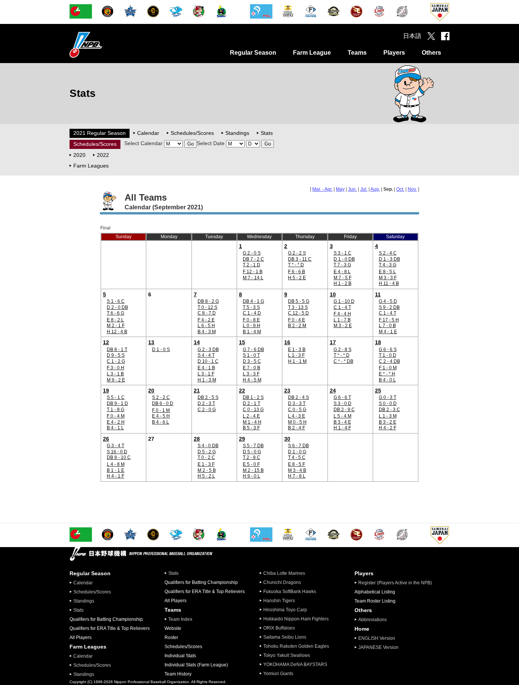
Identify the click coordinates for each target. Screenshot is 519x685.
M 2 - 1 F (116, 325)
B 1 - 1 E (115, 470)
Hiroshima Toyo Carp (285, 609)
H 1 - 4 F (342, 427)
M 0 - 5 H (297, 422)
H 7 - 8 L (296, 476)
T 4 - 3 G (387, 264)
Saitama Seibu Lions (284, 637)
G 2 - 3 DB (208, 349)
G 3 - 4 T (115, 445)
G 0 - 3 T (387, 397)
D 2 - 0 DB (117, 307)
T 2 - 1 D (251, 264)
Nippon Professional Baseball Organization (105, 45)
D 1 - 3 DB (389, 259)
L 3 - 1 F (206, 374)
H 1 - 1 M (297, 361)
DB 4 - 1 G (253, 301)
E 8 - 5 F (296, 464)
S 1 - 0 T (251, 355)
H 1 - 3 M (207, 380)
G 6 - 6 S (388, 349)
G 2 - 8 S (342, 349)
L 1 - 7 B (342, 320)
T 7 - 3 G (342, 264)
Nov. (412, 189)
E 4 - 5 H (161, 416)
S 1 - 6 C (116, 301)
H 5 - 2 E (297, 277)
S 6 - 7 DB (298, 445)
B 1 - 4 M (252, 331)
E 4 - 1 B (206, 367)
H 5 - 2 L (206, 476)
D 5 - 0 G (252, 451)
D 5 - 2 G (207, 451)
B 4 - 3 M (207, 331)
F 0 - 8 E (251, 320)
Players (394, 52)
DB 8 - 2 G (208, 301)
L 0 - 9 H (251, 325)
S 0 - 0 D (388, 403)
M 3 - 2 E (343, 325)
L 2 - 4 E (251, 416)
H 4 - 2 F (387, 427)
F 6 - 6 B (296, 271)
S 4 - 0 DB (208, 445)
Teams (357, 52)
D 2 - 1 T (251, 403)
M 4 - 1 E (388, 331)
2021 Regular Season (99, 133)
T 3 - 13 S (298, 307)
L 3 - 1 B (115, 374)
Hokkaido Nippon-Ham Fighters (296, 619)
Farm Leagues (91, 166)
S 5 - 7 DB (253, 445)
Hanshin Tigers (279, 600)
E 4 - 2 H (116, 422)
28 (197, 439)
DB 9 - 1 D (117, 403)
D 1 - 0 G (297, 451)
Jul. (363, 189)
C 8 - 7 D (207, 313)
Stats (267, 133)
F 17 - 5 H (389, 320)
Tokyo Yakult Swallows (286, 655)
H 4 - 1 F (115, 476)
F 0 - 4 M (116, 416)
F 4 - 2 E (206, 320)
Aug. (375, 189)
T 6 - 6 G (115, 313)
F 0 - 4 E (296, 320)
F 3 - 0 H (115, 367)
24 (333, 391)
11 (378, 294)
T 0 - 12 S (207, 307)
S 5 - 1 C (116, 397)
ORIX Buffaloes (279, 628)
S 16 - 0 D (117, 451)
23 (287, 391)
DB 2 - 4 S (298, 397)
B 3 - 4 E (342, 422)
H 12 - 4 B (117, 331)
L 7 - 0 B (387, 325)
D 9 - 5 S (116, 355)
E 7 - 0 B (251, 367)
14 (197, 342)
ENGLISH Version (376, 638)
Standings (237, 133)
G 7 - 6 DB (253, 349)
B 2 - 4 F (296, 427)
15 (242, 342)
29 (242, 439)
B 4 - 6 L (160, 422)
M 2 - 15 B (253, 470)
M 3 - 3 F (388, 277)
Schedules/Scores (192, 133)
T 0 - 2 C (206, 457)
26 (106, 439)
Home (361, 629)
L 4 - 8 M (116, 464)
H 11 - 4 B (389, 283)
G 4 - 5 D (388, 301)
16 (287, 342)
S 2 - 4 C (388, 253)
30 (287, 439)
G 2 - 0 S (252, 253)
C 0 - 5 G (297, 409)
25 (378, 391)
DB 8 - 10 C (119, 457)
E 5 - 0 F (251, 464)
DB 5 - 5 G (298, 301)
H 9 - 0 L (251, 476)
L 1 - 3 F (296, 355)
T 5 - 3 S (251, 307)
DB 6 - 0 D (162, 403)
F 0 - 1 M (161, 410)
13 (151, 342)
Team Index (180, 619)
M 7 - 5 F (342, 277)
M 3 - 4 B (297, 470)
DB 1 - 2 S (253, 397)
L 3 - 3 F (251, 374)
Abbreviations (372, 619)
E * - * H (387, 374)
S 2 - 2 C (161, 397)
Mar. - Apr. (322, 189)
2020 (79, 155)
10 (333, 294)
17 (333, 342)
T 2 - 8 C (251, 457)
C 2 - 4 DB (389, 361)
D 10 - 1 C (208, 361)
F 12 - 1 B (253, 271)
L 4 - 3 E (296, 416)
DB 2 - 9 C (344, 409)
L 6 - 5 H (206, 325)
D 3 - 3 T (296, 403)
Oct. (400, 189)
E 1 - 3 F (206, 464)
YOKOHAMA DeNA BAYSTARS (295, 664)
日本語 (412, 36)
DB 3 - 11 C (300, 259)
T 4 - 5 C (296, 457)
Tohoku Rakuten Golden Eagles (296, 646)
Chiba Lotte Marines (284, 573)
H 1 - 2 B (342, 283)
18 (378, 342)
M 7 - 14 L (253, 277)
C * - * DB (343, 361)
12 (106, 342)
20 (151, 391)
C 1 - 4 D (252, 313)
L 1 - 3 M (388, 416)
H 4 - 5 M (252, 380)
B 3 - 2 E (387, 422)
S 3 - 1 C (342, 253)
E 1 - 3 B (296, 349)
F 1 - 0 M (388, 367)
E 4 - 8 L (342, 271)
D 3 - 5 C (252, 361)
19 (106, 391)
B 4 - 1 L (115, 427)
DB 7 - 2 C (253, 259)
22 (242, 391)
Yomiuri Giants (278, 673)
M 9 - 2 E (116, 380)
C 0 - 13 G (253, 409)
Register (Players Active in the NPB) (397, 582)
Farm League (312, 52)
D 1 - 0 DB (344, 259)
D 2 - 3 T (206, 403)
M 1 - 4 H (252, 422)
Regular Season (253, 52)
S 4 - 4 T (206, 355)
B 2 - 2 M (297, 325)
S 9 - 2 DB (389, 307)
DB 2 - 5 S (208, 397)
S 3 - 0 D (342, 403)
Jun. (352, 189)
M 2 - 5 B (207, 470)
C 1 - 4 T (342, 307)
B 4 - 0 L (387, 380)
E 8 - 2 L (115, 320)
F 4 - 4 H (342, 313)
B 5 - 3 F (251, 427)
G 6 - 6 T (342, 397)
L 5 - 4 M (342, 416)
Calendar (148, 133)
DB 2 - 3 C (389, 409)
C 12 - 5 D (298, 313)
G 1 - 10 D (344, 301)
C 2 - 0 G (207, 409)
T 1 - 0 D (387, 355)
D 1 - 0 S (161, 349)
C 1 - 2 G (116, 361)
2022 (103, 155)
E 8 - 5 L (387, 271)
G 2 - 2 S (297, 253)
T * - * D (296, 264)
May (340, 189)
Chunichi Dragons (282, 582)
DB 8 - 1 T (117, 349)
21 (197, 391)
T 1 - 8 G (115, 409)
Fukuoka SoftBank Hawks (289, 591)
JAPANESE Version (378, 647)
